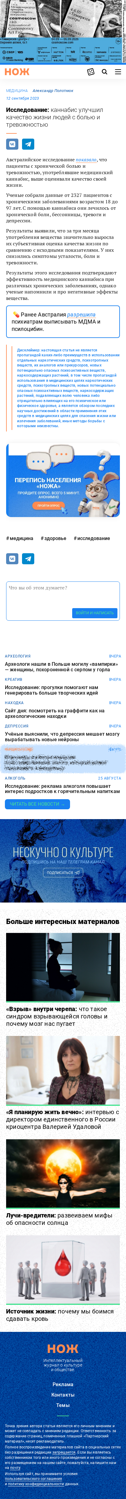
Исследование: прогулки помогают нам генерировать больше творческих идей (51, 690)
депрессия (17, 726)
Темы (63, 1405)
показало (86, 159)
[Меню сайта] (118, 71)
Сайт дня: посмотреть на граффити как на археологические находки (55, 713)
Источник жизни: (60, 1315)
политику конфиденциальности (36, 1484)
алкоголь (15, 778)
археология (18, 656)
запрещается (64, 1452)
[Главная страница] (17, 71)
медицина (17, 91)
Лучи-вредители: (59, 1219)
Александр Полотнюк (53, 90)
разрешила (81, 314)
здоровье (55, 538)
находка (14, 703)
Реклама (63, 1384)
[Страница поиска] (105, 72)
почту (15, 1468)
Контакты (63, 1395)
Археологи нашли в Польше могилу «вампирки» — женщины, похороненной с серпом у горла (61, 666)
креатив (13, 679)
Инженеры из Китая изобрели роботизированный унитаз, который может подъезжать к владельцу (56, 763)
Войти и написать (95, 613)
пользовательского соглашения (33, 1479)
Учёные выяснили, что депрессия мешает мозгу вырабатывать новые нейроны (62, 736)
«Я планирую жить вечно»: (62, 1119)
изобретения (19, 749)
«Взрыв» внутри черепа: (57, 1016)
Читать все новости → (37, 804)
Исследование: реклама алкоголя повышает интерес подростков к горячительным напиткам (62, 789)
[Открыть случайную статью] (90, 71)
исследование (93, 538)
